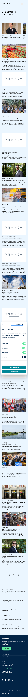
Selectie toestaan (14, 371)
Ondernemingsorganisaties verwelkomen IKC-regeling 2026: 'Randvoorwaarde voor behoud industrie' (13, 628)
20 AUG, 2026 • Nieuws (7, 598)
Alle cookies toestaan (14, 367)
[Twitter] (12, 680)
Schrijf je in (6, 648)
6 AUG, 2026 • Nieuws (7, 607)
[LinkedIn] (5, 680)
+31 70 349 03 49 (7, 668)
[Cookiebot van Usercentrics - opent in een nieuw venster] (17, 325)
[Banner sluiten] (25, 324)
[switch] (24, 348)
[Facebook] (2, 680)
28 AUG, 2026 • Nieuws (7, 589)
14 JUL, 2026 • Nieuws (7, 624)
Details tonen (20, 362)
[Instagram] (9, 680)
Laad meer (14, 575)
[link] (11, 32)
